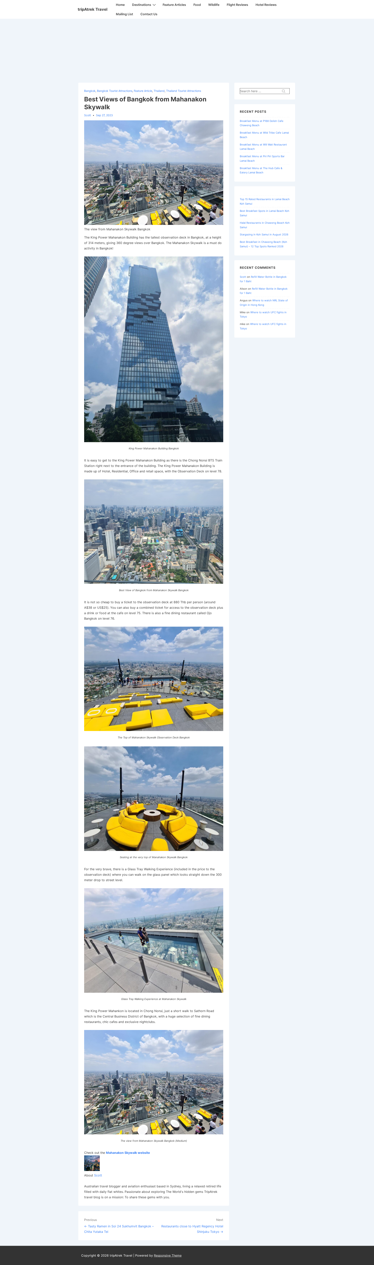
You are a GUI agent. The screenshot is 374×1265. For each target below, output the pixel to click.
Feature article (143, 90)
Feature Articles (174, 5)
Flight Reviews (237, 5)
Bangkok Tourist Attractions (114, 90)
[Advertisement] (187, 48)
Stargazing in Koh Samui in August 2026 (264, 234)
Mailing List (124, 14)
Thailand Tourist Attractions (183, 90)
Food (197, 5)
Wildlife (213, 5)
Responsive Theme (168, 1255)
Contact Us (148, 14)
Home (120, 5)
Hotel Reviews (266, 5)
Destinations (141, 5)
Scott (98, 1175)
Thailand (159, 90)
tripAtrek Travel (92, 9)
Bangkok (89, 90)
